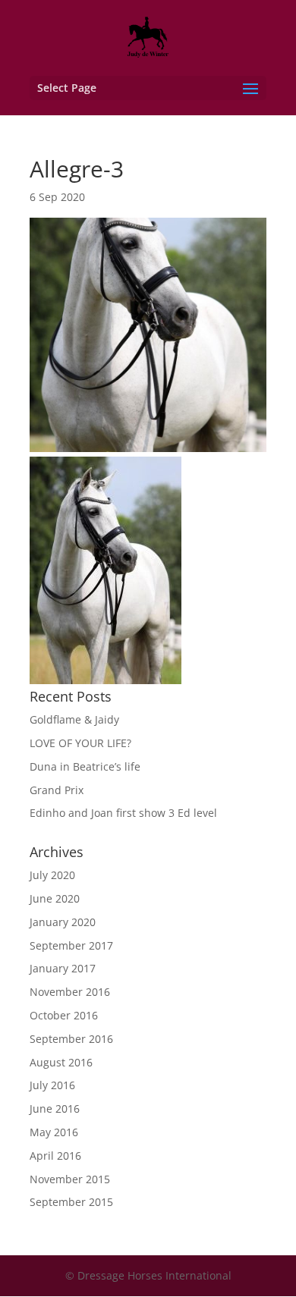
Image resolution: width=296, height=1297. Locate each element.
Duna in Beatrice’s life (85, 766)
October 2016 (64, 1015)
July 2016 (52, 1085)
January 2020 (63, 922)
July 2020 (52, 875)
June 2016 (55, 1108)
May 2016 (54, 1132)
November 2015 (70, 1179)
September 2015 (71, 1202)
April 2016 (55, 1155)
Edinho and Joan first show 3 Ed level (123, 813)
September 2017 (71, 945)
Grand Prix (56, 790)
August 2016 (61, 1062)
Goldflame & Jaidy (74, 719)
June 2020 (55, 898)
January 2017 (63, 968)
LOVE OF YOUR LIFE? (80, 743)
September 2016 (71, 1039)
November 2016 (70, 992)
